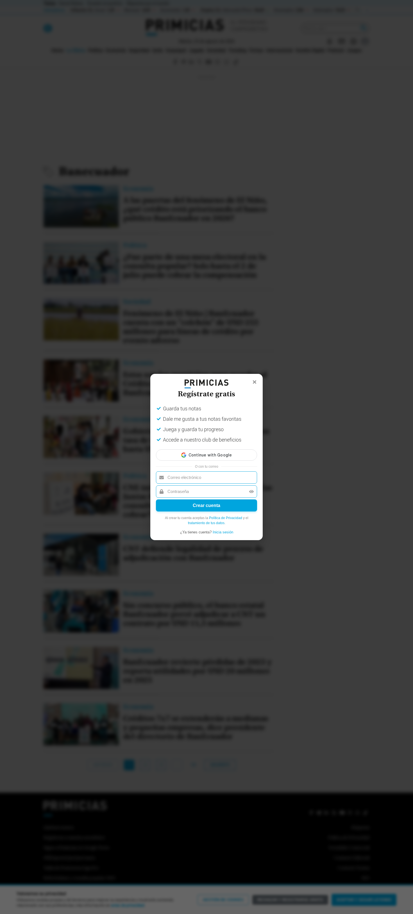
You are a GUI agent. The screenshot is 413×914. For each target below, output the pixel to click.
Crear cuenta (206, 505)
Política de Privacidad (225, 518)
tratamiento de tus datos (206, 523)
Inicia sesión (223, 532)
